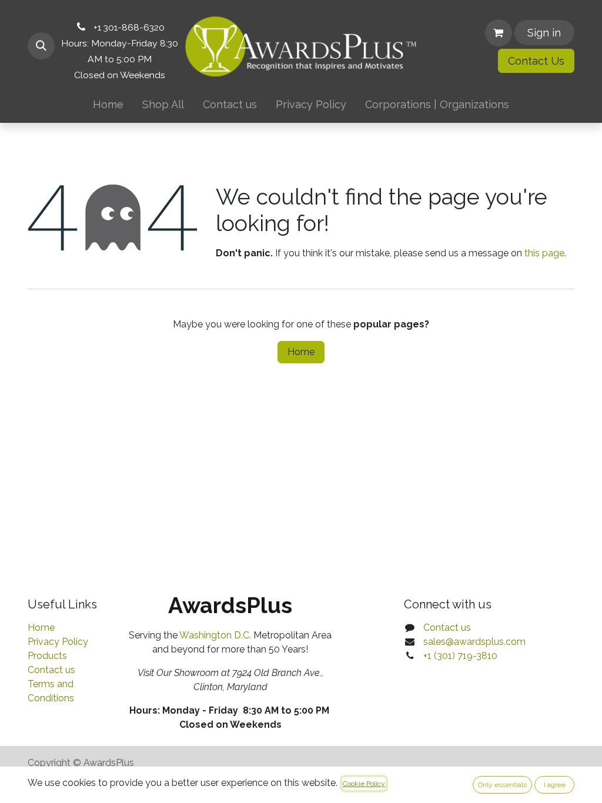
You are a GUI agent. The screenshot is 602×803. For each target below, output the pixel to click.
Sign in (544, 32)
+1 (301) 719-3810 (460, 655)
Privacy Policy (58, 641)
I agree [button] (555, 785)
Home (301, 351)
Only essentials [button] (502, 785)
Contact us (51, 669)
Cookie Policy (364, 783)
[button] (41, 45)
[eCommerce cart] (498, 32)
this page (544, 253)
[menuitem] (108, 104)
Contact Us (536, 61)
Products (47, 655)
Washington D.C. (215, 635)
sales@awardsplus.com (474, 641)
